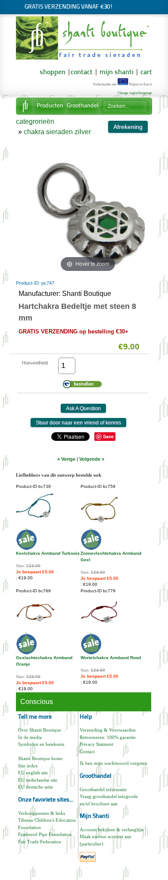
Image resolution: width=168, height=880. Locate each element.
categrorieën (35, 121)
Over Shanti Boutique (39, 729)
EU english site (33, 772)
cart (146, 72)
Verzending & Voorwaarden (108, 729)
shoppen (52, 72)
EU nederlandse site (37, 780)
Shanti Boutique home (40, 758)
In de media (30, 737)
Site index (28, 765)
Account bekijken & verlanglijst (111, 829)
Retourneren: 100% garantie (108, 737)
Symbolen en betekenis (41, 744)
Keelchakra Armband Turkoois (48, 553)
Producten (50, 106)
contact (82, 72)
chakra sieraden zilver (57, 131)
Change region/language (135, 93)
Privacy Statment (96, 744)
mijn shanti (116, 72)
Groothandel (83, 106)
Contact (87, 751)
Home (24, 106)
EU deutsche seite (35, 786)
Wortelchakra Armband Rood (111, 657)
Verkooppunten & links (41, 813)
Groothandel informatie (103, 789)
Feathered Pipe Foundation (45, 834)
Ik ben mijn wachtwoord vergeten (113, 763)
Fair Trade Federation (39, 841)
